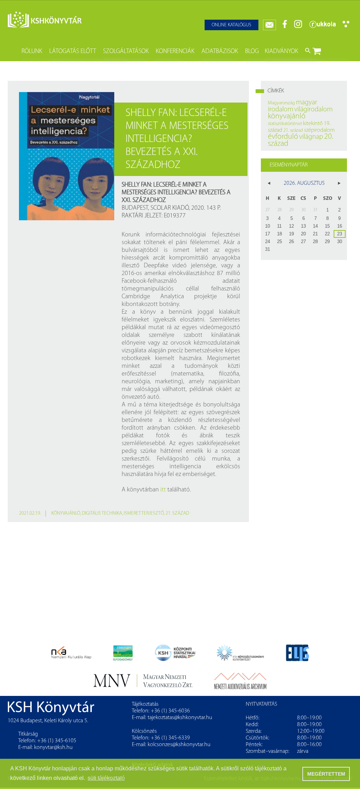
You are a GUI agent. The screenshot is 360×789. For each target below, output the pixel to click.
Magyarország (281, 103)
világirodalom (313, 109)
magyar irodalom (292, 106)
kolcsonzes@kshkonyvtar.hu (179, 745)
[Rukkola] (322, 27)
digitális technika (102, 513)
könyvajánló (65, 513)
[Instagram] (298, 27)
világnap (311, 137)
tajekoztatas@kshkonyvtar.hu (180, 717)
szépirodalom (319, 130)
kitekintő (313, 123)
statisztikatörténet (285, 123)
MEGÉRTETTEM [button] (326, 774)
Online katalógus (231, 25)
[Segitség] (345, 26)
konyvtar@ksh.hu (53, 747)
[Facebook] (285, 27)
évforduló (283, 137)
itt (163, 490)
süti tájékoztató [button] (106, 778)
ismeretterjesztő (144, 513)
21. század (177, 513)
